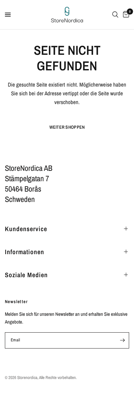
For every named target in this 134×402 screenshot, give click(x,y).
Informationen (24, 251)
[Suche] (115, 14)
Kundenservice (26, 228)
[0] (125, 14)
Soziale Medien (26, 274)
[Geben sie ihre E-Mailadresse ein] (122, 340)
